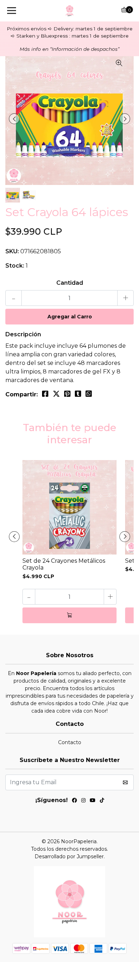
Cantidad (69, 282)
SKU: (12, 251)
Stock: (14, 265)
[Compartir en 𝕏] (56, 393)
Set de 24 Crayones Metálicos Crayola (63, 564)
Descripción (23, 334)
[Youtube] (93, 801)
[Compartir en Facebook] (45, 393)
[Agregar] (69, 615)
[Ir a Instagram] (83, 801)
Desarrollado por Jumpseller (69, 856)
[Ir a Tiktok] (102, 801)
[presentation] (14, 118)
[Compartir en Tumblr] (78, 393)
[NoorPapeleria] (69, 10)
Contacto (69, 742)
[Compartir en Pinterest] (67, 393)
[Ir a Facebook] (74, 801)
